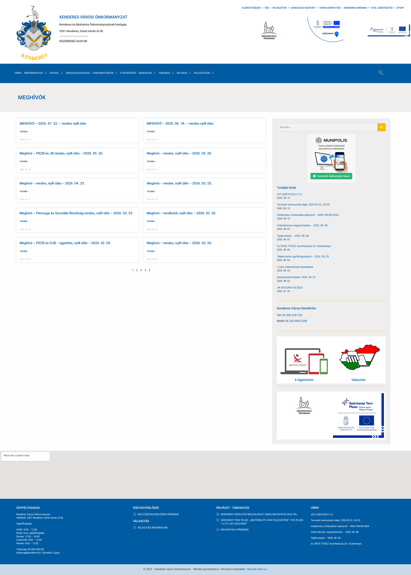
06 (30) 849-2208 (296, 321)
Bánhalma (145, 73)
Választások (202, 73)
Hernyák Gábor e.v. (257, 569)
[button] (381, 73)
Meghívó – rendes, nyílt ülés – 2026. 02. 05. (179, 243)
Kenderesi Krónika (355, 7)
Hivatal (54, 73)
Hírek (18, 73)
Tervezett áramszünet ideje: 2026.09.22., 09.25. (303, 204)
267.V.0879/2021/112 (289, 194)
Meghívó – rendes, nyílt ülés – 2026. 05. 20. (179, 153)
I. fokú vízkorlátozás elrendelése (295, 266)
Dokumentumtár (103, 73)
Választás (358, 380)
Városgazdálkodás (78, 73)
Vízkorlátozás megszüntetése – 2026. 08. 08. (302, 225)
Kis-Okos (182, 73)
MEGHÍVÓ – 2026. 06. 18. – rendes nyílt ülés (180, 123)
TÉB (266, 7)
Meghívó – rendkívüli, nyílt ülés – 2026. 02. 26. (181, 213)
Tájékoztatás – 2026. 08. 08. (293, 235)
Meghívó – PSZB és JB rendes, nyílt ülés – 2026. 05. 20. (61, 153)
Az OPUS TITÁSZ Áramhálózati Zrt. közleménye (304, 246)
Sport (400, 7)
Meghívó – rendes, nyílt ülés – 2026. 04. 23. (52, 183)
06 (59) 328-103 (292, 315)
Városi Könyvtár (329, 7)
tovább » (24, 132)
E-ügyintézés (128, 73)
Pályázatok (279, 7)
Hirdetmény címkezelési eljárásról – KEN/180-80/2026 (308, 215)
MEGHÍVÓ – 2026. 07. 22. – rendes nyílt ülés (53, 123)
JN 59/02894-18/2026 (289, 287)
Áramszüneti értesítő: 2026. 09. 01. (296, 277)
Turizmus (164, 73)
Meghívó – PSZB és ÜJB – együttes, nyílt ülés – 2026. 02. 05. (65, 243)
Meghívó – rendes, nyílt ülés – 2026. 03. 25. (179, 183)
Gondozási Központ (303, 7)
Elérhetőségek (251, 7)
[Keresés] (381, 127)
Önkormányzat (33, 73)
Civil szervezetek (382, 7)
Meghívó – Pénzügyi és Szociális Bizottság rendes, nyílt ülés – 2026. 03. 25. (76, 213)
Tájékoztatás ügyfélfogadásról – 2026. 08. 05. (303, 256)
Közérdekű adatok (73, 41)
